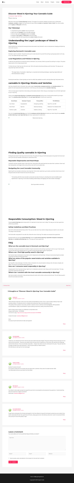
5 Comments (11, 16)
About (42, 2)
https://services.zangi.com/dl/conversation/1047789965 (29, 312)
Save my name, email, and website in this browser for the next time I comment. (27, 458)
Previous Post (6, 285)
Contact (57, 2)
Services (47, 2)
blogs (16, 16)
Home (37, 2)
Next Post (69, 285)
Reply (64, 324)
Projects (52, 2)
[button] (66, 2)
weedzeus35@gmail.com (22, 316)
